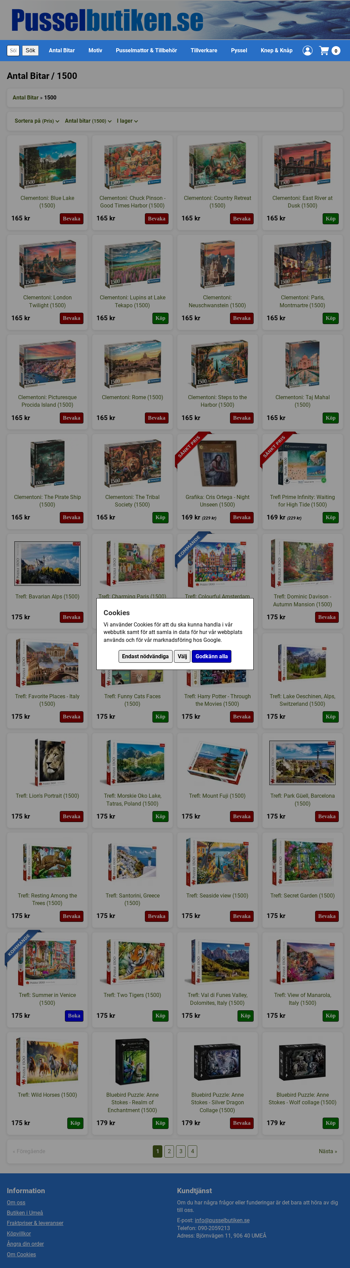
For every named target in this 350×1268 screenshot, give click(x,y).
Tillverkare (204, 50)
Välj (182, 656)
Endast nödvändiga (145, 656)
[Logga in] (307, 50)
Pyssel (239, 50)
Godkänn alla (212, 656)
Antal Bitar (62, 50)
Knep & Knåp (277, 50)
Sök (30, 50)
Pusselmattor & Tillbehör (146, 50)
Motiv (95, 50)
